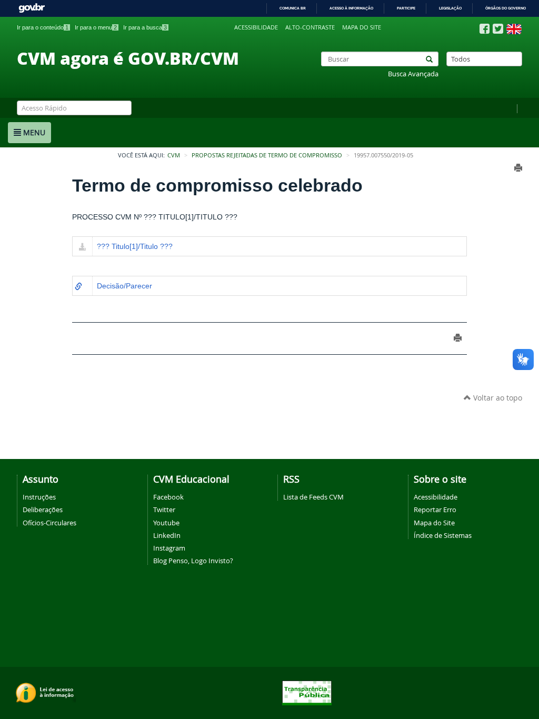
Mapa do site (361, 27)
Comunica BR (293, 8)
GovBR (31, 8)
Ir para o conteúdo (42, 27)
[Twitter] (498, 29)
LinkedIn (167, 535)
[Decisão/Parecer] (78, 287)
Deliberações (43, 509)
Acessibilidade (256, 27)
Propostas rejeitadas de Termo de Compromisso (267, 155)
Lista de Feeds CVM (313, 497)
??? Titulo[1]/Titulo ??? (135, 246)
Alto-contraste (310, 27)
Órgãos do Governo (505, 8)
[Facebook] (484, 29)
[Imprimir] (518, 168)
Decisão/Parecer (124, 286)
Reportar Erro (435, 509)
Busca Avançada (413, 73)
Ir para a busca (145, 27)
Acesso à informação (351, 8)
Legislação (450, 8)
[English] (514, 29)
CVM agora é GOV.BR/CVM (128, 58)
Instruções (39, 497)
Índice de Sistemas (443, 535)
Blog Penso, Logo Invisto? (193, 560)
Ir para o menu (96, 27)
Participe (406, 8)
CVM (173, 155)
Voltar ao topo (496, 398)
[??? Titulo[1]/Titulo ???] (82, 247)
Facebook (168, 497)
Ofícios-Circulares (49, 522)
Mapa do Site (434, 522)
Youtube (166, 522)
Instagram (169, 548)
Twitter (164, 509)
